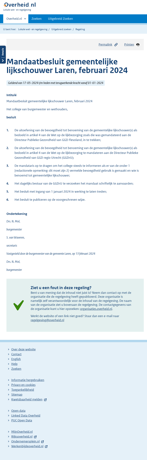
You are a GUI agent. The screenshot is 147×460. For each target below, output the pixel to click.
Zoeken (37, 19)
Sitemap (16, 395)
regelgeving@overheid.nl (47, 320)
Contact (16, 354)
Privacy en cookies (23, 385)
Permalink (105, 44)
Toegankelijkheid (22, 390)
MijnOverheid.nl (22, 432)
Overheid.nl (14, 20)
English (16, 359)
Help (14, 364)
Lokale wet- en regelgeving (32, 29)
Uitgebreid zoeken (61, 29)
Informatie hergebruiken (27, 380)
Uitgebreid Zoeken (60, 19)
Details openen (3, 54)
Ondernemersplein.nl (25, 441)
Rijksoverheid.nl (21, 436)
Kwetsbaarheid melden (26, 399)
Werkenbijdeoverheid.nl (27, 446)
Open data (18, 411)
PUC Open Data (21, 420)
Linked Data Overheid (25, 415)
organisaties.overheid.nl (96, 309)
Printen (129, 44)
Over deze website (23, 349)
